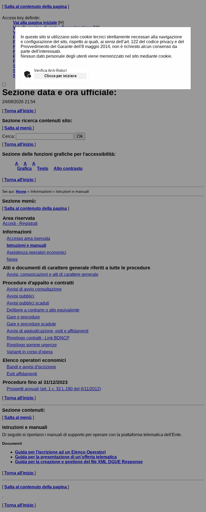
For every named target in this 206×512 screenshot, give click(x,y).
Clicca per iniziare (60, 76)
